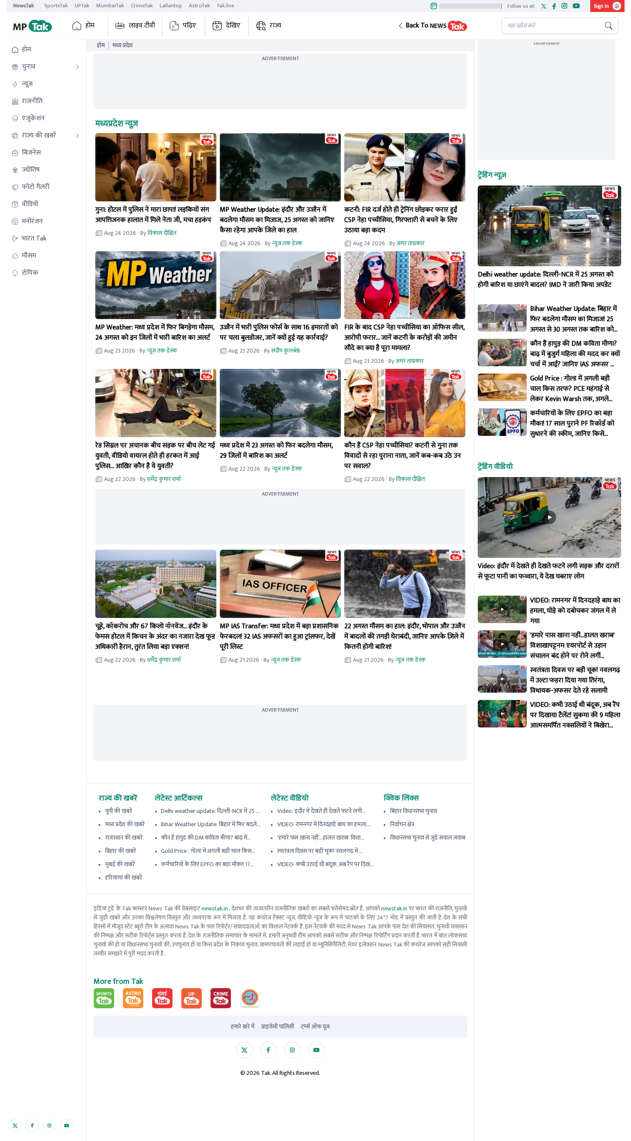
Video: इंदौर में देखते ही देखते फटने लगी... (321, 811)
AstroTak (199, 5)
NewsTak (23, 5)
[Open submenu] (78, 67)
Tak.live (225, 5)
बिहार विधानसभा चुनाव (413, 811)
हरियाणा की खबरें (123, 877)
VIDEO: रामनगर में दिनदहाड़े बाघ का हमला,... (324, 824)
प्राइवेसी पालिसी (277, 1026)
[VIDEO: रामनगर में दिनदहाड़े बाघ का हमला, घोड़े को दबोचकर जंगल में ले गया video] (502, 609)
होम (89, 25)
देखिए (233, 25)
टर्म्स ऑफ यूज (315, 1026)
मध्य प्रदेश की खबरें (125, 824)
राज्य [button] (275, 25)
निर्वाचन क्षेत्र (402, 824)
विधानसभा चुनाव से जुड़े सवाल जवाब (427, 838)
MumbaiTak (110, 5)
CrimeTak (142, 5)
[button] (443, 26)
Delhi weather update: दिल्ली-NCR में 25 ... (210, 811)
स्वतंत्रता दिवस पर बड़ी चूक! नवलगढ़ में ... (320, 851)
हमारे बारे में (243, 1026)
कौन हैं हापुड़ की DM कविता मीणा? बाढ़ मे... (206, 838)
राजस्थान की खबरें (124, 838)
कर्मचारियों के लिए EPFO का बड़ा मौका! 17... (207, 864)
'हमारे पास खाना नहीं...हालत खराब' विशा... (320, 838)
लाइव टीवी (142, 25)
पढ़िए (189, 25)
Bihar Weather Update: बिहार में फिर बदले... (211, 824)
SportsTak (56, 5)
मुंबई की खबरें (120, 864)
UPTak (82, 5)
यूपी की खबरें (118, 811)
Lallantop (171, 5)
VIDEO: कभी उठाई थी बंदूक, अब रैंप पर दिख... (325, 864)
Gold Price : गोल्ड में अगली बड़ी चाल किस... (208, 851)
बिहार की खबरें (120, 851)
